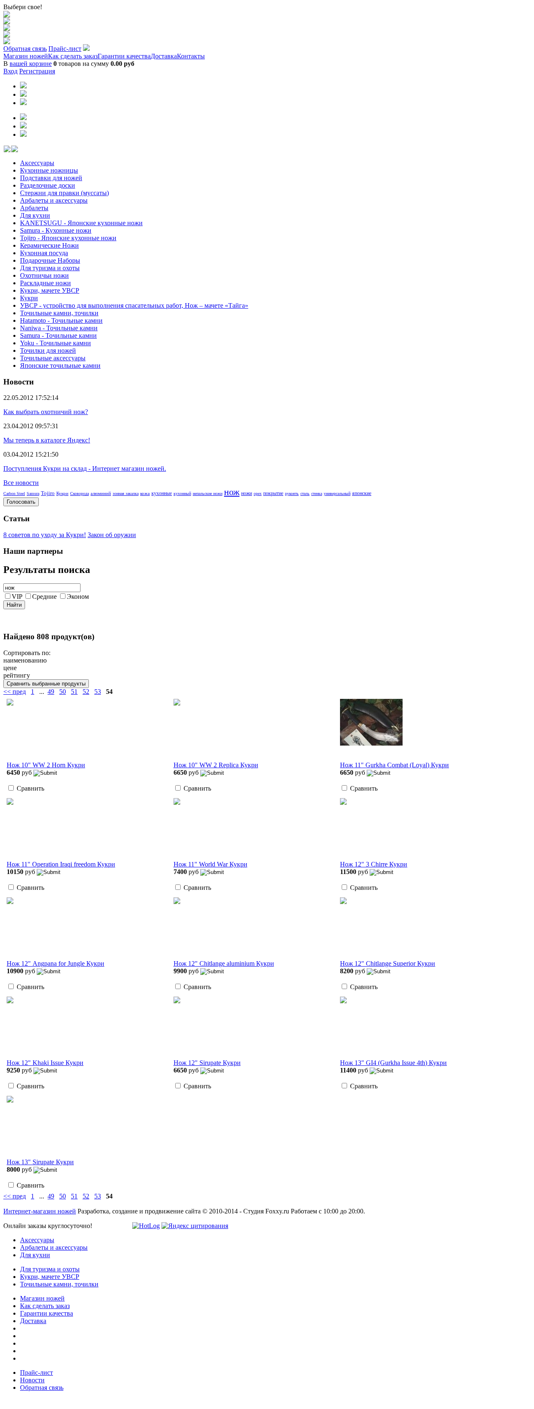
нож (231, 492)
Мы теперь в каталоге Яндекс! (46, 440)
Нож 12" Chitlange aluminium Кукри (224, 963)
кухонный (182, 493)
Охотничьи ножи (44, 275)
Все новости (21, 482)
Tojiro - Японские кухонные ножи (68, 237)
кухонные (161, 493)
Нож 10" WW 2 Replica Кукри (216, 765)
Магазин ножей (25, 56)
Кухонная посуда (44, 252)
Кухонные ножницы (49, 170)
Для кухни (35, 215)
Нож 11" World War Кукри (210, 864)
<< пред (14, 691)
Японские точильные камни (60, 365)
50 (62, 691)
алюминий (101, 493)
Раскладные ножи (45, 282)
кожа (145, 493)
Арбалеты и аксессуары (54, 200)
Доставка (164, 56)
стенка (316, 493)
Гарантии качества (124, 56)
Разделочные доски (47, 185)
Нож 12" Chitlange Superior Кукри (387, 963)
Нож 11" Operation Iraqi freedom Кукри (61, 864)
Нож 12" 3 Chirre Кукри (373, 864)
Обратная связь (25, 48)
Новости (32, 1380)
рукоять (292, 493)
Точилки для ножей (48, 350)
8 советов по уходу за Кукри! (44, 534)
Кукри (29, 297)
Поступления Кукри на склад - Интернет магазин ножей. (84, 468)
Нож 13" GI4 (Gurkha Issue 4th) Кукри (393, 1062)
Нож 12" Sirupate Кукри (207, 1062)
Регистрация (37, 71)
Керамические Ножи (49, 245)
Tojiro (48, 493)
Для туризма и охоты (50, 267)
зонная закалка (126, 493)
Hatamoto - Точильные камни (61, 320)
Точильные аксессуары (53, 358)
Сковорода (79, 493)
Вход (10, 71)
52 (86, 691)
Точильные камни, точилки (59, 312)
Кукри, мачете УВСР (49, 290)
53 (97, 691)
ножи (246, 493)
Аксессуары (37, 162)
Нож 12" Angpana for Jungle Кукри (55, 963)
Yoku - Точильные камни (55, 343)
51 (74, 691)
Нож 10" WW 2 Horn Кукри (46, 765)
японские (361, 493)
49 (51, 691)
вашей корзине (31, 63)
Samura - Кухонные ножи (55, 230)
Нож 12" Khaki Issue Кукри (45, 1062)
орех (258, 493)
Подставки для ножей (51, 177)
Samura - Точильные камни (58, 335)
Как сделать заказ (73, 56)
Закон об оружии (112, 534)
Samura (33, 493)
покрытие (273, 493)
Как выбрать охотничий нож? (45, 411)
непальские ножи (207, 493)
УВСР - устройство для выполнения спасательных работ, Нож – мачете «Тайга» (134, 305)
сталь (305, 493)
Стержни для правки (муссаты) (64, 192)
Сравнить (30, 788)
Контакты (191, 56)
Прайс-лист (64, 48)
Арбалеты (34, 207)
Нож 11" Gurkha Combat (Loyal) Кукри (394, 765)
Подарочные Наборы (50, 260)
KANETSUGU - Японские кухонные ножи (81, 222)
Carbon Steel (14, 493)
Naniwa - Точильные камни (59, 328)
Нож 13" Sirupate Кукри (40, 1161)
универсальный (337, 493)
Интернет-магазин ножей (39, 1211)
